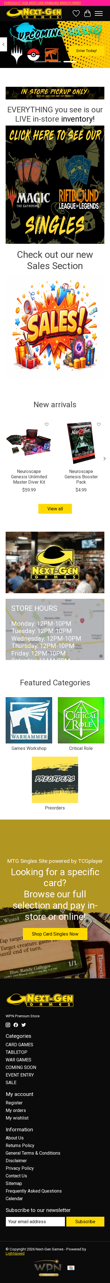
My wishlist (17, 1118)
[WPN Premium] (48, 1274)
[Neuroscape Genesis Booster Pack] (81, 442)
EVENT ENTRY (20, 1075)
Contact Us (16, 1176)
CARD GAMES (19, 1044)
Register (14, 1102)
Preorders (55, 808)
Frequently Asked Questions (34, 1191)
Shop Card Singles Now (55, 934)
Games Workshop (29, 748)
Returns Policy (20, 1145)
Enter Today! (86, 51)
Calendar (14, 1198)
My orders (16, 1110)
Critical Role (81, 748)
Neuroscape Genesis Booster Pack (81, 477)
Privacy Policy (20, 1168)
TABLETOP (16, 1052)
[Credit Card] (70, 1268)
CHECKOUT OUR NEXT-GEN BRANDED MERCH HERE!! (42, 3)
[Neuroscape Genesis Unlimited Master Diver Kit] (29, 442)
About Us (15, 1138)
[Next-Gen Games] (34, 13)
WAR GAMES (18, 1060)
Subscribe (85, 1221)
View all (55, 508)
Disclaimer (16, 1160)
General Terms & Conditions (33, 1153)
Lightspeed (15, 1253)
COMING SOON (21, 1067)
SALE (11, 1082)
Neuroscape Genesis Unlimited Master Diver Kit (29, 477)
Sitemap (14, 1183)
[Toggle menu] (98, 13)
